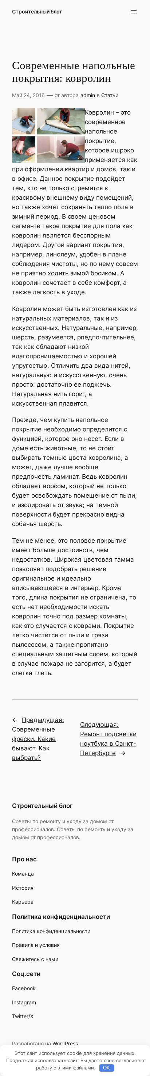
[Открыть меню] (133, 11)
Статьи (109, 95)
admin (87, 95)
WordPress (65, 1043)
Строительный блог (37, 11)
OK (106, 1068)
